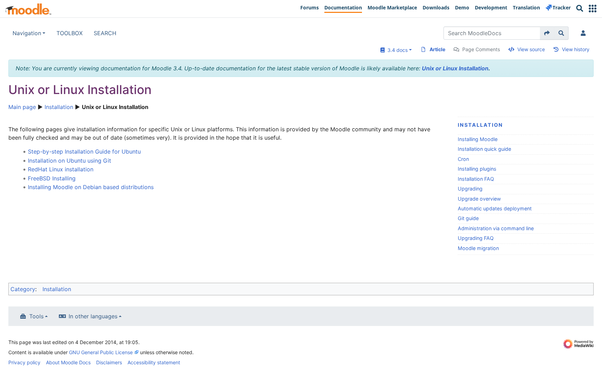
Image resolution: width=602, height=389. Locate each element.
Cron (463, 159)
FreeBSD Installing (52, 178)
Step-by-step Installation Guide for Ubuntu (84, 151)
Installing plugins (477, 169)
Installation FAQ (476, 179)
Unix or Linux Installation (455, 68)
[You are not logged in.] (584, 33)
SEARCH (105, 33)
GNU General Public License (101, 352)
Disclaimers (109, 362)
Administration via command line (496, 228)
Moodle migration (478, 248)
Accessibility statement (154, 362)
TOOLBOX (69, 33)
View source (531, 49)
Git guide (468, 218)
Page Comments (481, 49)
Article (437, 49)
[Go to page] (547, 33)
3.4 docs (396, 50)
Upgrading (470, 189)
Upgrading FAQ (476, 238)
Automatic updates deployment (495, 208)
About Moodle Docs (68, 362)
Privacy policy (24, 362)
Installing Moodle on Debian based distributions (91, 187)
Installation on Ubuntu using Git (69, 160)
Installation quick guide (484, 149)
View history (575, 49)
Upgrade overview (479, 199)
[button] (592, 8)
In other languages (93, 316)
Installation (59, 106)
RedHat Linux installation (60, 169)
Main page (22, 106)
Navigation (27, 33)
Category (22, 289)
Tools (36, 316)
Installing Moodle (477, 139)
